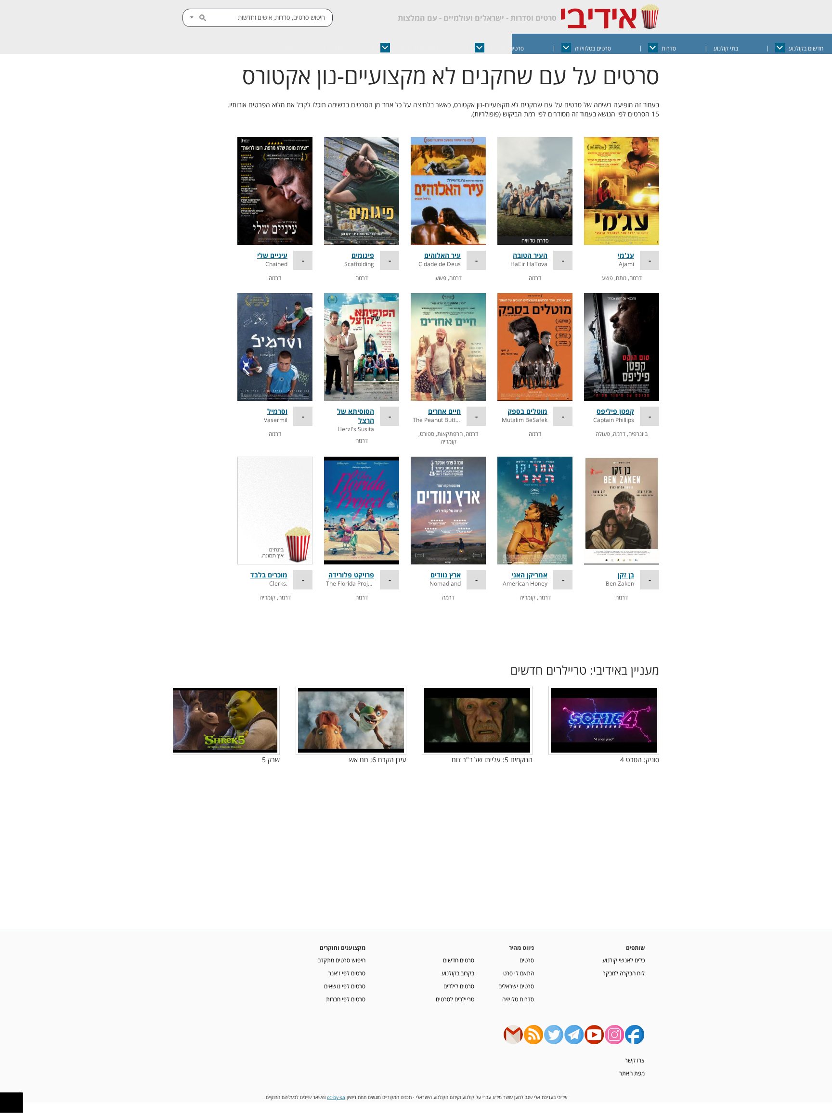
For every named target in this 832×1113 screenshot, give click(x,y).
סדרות (669, 48)
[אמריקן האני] (534, 510)
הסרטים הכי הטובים (416, 48)
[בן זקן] (621, 510)
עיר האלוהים (442, 255)
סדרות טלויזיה (518, 999)
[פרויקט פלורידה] (361, 510)
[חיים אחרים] (448, 347)
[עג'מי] (621, 191)
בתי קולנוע (726, 48)
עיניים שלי (272, 255)
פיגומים (362, 255)
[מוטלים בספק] (534, 347)
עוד (288, 48)
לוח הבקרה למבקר (624, 973)
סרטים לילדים (458, 986)
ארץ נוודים (445, 574)
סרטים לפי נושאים (344, 986)
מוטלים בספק (527, 411)
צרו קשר (635, 1060)
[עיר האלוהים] (448, 191)
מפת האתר (632, 1073)
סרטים (527, 960)
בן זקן (626, 574)
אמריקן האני (529, 574)
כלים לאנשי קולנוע (623, 960)
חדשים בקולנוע (806, 48)
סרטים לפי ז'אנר (346, 973)
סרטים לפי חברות (345, 999)
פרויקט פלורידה (351, 574)
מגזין (337, 48)
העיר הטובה (530, 255)
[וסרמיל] (274, 347)
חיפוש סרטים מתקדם (341, 960)
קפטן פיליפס (615, 411)
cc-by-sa (336, 1097)
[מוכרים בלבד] (274, 510)
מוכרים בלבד (268, 574)
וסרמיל (277, 411)
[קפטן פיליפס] (621, 347)
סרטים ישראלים (506, 48)
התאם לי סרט (518, 973)
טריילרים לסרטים (455, 999)
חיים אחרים (444, 411)
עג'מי (626, 255)
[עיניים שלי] (274, 191)
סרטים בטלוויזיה (593, 48)
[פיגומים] (361, 191)
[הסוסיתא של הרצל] (361, 347)
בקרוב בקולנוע (458, 973)
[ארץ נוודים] (448, 510)
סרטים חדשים (458, 960)
